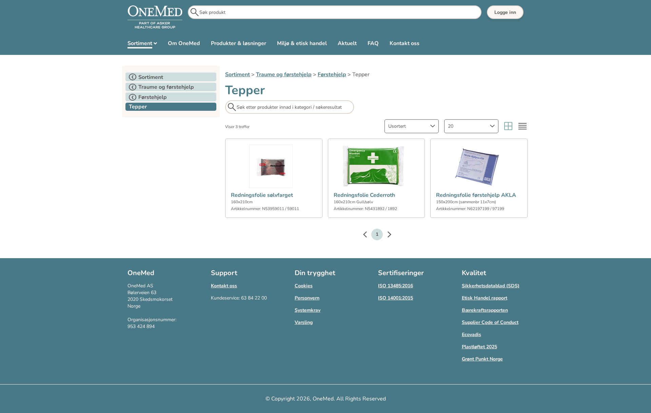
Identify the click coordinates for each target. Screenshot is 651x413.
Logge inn (505, 12)
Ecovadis (471, 334)
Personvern (307, 298)
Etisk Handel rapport (484, 298)
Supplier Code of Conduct (490, 322)
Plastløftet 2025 (479, 347)
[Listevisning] (522, 126)
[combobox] (411, 126)
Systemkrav (307, 310)
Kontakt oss (224, 286)
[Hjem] (154, 17)
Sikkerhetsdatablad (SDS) (490, 286)
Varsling (304, 322)
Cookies (304, 286)
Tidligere (368, 235)
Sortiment (237, 74)
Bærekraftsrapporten (485, 310)
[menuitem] (142, 45)
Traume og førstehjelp (284, 74)
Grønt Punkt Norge (482, 359)
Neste (386, 235)
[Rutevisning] (508, 126)
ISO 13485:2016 (395, 286)
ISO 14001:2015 (395, 298)
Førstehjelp (332, 74)
